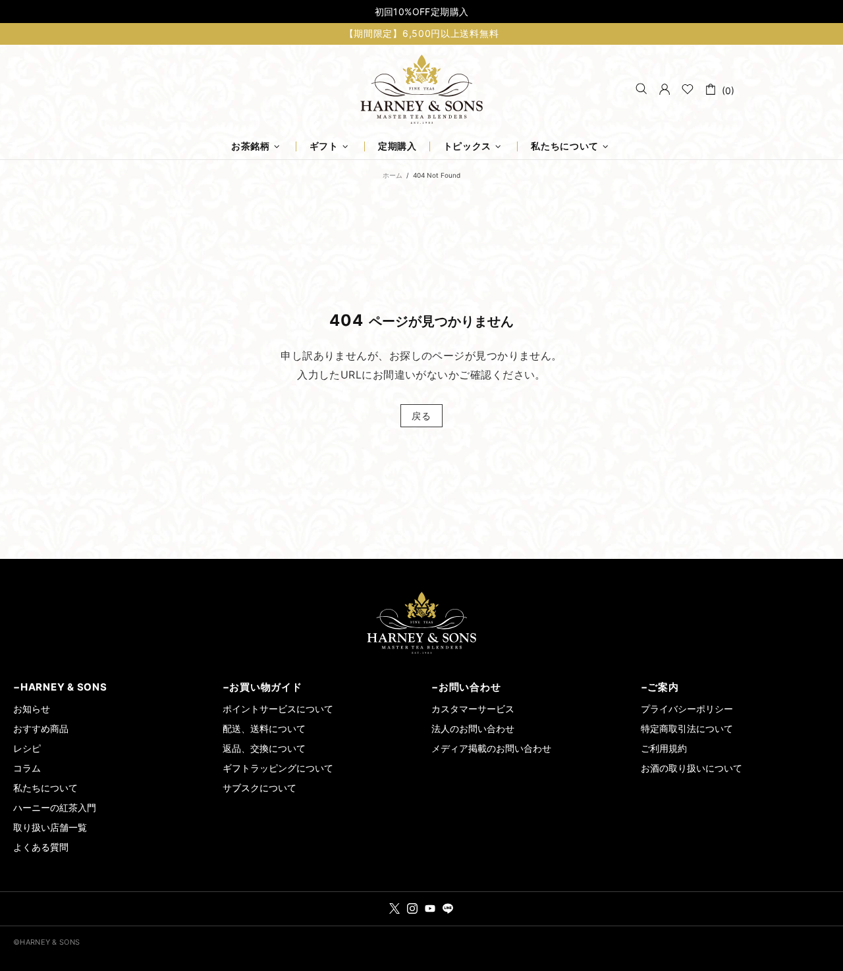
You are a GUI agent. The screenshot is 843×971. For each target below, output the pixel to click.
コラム (27, 768)
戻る (421, 415)
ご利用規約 (664, 748)
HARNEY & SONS (421, 89)
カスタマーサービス (472, 708)
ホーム (392, 175)
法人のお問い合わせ (472, 728)
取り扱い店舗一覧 (50, 827)
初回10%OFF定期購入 (422, 11)
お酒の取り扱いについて (691, 768)
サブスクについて (259, 787)
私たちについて (45, 787)
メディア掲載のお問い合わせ (491, 748)
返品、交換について (264, 748)
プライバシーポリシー (687, 708)
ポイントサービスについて (278, 708)
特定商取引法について (687, 728)
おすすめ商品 (40, 728)
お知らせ (31, 708)
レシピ (27, 748)
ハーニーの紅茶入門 (54, 807)
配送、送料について (264, 728)
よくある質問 (40, 847)
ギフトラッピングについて (278, 768)
